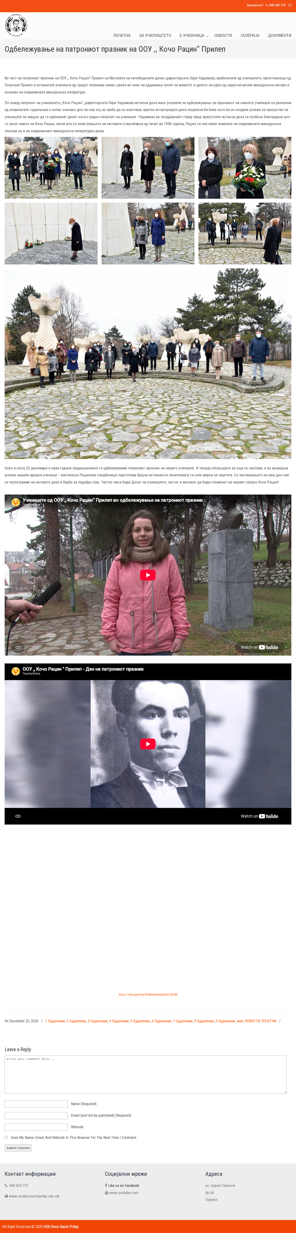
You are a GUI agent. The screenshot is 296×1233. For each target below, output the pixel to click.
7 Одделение (183, 1021)
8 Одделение (204, 1021)
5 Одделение (140, 1021)
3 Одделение (98, 1021)
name (83, 1103)
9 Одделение (225, 1021)
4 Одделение (119, 1021)
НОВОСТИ (252, 1021)
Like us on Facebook (123, 1185)
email (101, 1115)
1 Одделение (55, 1021)
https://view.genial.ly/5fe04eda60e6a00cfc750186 (148, 994)
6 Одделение (161, 1021)
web (240, 1021)
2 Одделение (76, 1021)
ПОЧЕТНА (268, 1021)
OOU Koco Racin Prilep (16, 25)
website (77, 1127)
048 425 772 (277, 5)
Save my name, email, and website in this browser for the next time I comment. (74, 1137)
